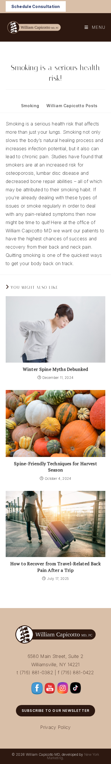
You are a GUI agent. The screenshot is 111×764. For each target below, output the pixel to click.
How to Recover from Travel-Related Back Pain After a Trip (55, 566)
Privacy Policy (55, 727)
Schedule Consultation (35, 6)
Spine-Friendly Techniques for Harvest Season (55, 466)
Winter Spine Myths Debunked (55, 369)
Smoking (30, 105)
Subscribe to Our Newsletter (55, 710)
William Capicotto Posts (72, 105)
